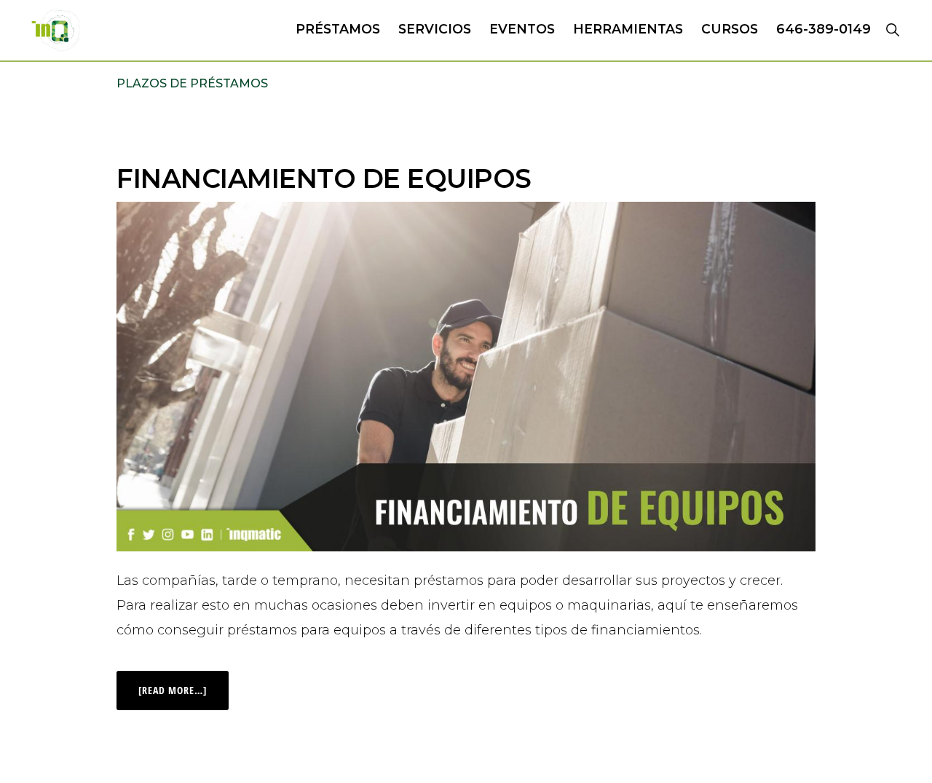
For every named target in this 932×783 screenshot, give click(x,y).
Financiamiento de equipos (324, 178)
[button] (892, 29)
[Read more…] (183, 684)
